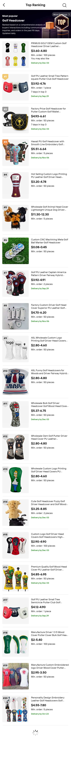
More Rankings (60, 14)
